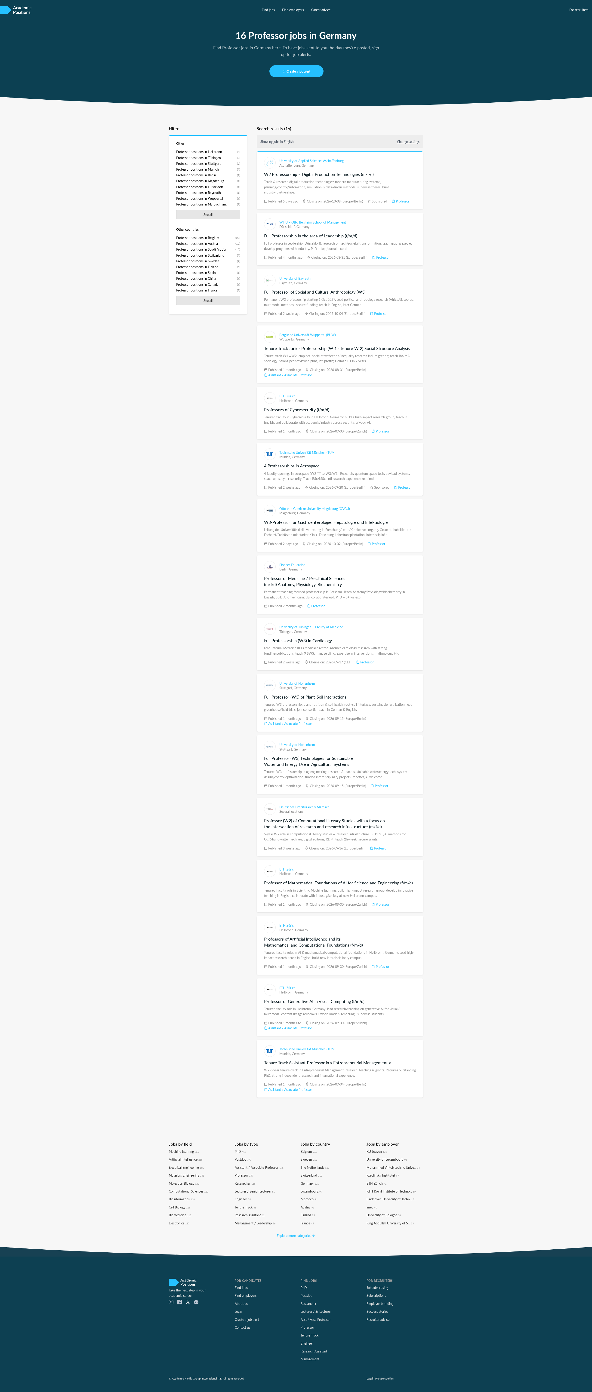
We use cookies (384, 1378)
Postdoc (243, 1159)
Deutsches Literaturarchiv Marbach (304, 807)
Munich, (285, 456)
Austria (307, 1207)
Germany (308, 165)
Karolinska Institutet (383, 1175)
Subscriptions (376, 1295)
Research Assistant (314, 1351)
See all (208, 214)
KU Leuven (377, 1151)
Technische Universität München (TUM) (307, 452)
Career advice (320, 9)
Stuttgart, (286, 687)
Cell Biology (179, 1207)
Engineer (243, 1199)
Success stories (377, 1311)
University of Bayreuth (295, 278)
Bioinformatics (182, 1199)
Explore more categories (294, 1235)
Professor (402, 201)
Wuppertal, (287, 339)
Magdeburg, (288, 513)
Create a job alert (298, 71)
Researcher (245, 1183)
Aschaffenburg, (290, 165)
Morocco (309, 1199)
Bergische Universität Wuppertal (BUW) (307, 334)
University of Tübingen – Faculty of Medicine (311, 627)
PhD (240, 1151)
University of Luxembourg (387, 1159)
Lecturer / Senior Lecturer (255, 1191)
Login (238, 1311)
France (307, 1223)
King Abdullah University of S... (390, 1223)
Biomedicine (180, 1215)
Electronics (179, 1223)
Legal (370, 1378)
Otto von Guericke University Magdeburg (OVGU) (314, 508)
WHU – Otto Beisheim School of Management (312, 222)
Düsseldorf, (287, 226)
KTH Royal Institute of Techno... (391, 1191)
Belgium (309, 1151)
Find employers (293, 9)
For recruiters (578, 9)
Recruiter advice (378, 1319)
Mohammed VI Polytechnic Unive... (393, 1167)
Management (310, 1359)
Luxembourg (311, 1191)
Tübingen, (286, 631)
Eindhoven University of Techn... (391, 1199)
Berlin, (284, 569)
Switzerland (311, 1175)
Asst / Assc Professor (316, 1319)
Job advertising (377, 1287)
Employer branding (380, 1303)
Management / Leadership (255, 1223)
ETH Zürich (287, 396)
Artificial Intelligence (186, 1159)
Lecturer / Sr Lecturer (316, 1311)
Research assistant (250, 1215)
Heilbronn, (287, 400)
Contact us (242, 1327)
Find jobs (268, 9)
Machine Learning (184, 1151)
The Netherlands (315, 1167)
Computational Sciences (188, 1191)
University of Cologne (384, 1215)
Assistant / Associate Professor (289, 375)
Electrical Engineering (186, 1167)
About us (241, 1303)
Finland (308, 1215)
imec (372, 1207)
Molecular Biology (184, 1183)
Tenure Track (245, 1207)
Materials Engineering (186, 1175)
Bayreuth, (286, 283)
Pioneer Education (292, 564)
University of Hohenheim (297, 683)
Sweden (309, 1159)
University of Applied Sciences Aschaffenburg (311, 160)
